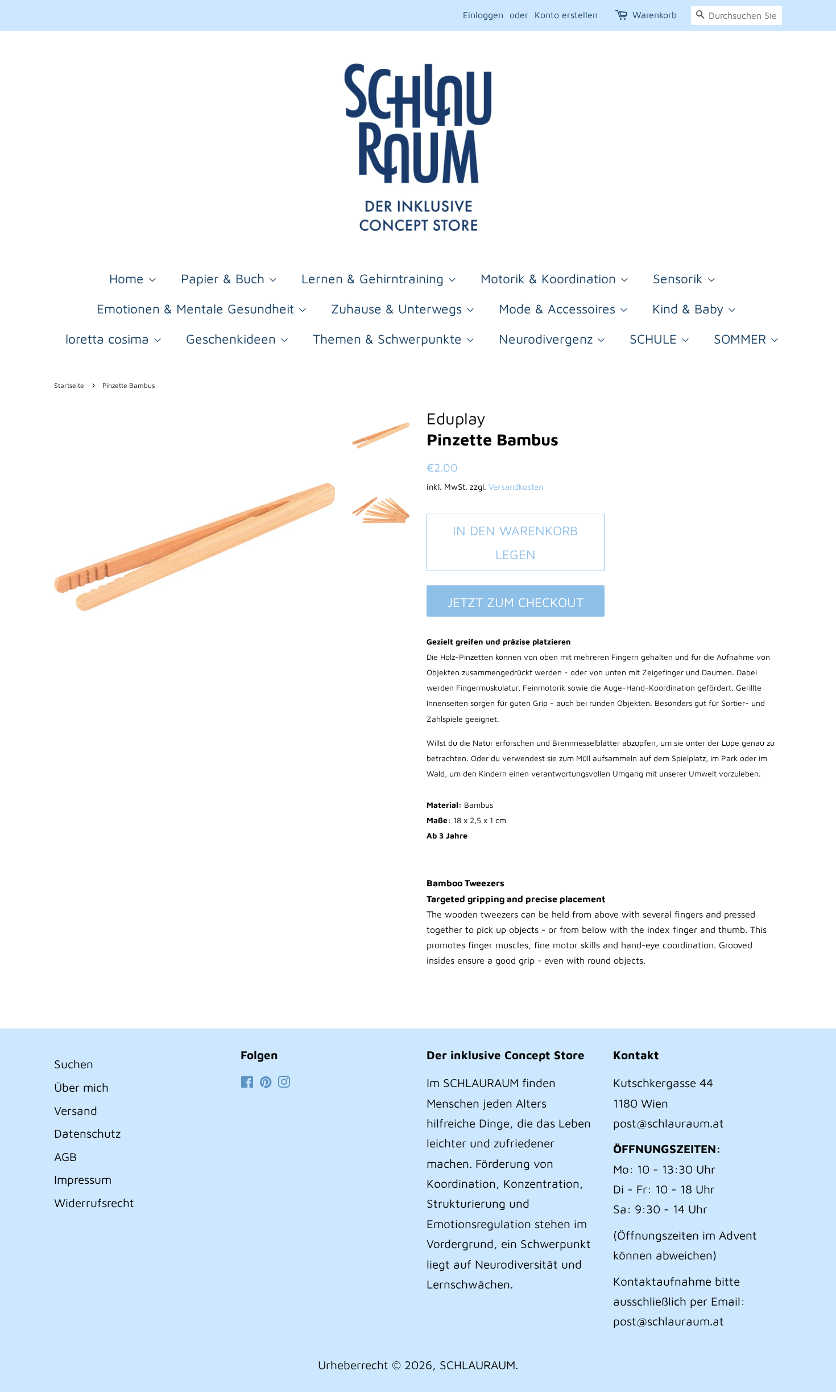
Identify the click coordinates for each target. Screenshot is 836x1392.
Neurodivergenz (548, 338)
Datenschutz (87, 1133)
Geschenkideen (233, 338)
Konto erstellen (566, 15)
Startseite (69, 385)
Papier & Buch (224, 278)
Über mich (81, 1087)
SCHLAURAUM (477, 1365)
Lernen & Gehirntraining (374, 278)
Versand (75, 1110)
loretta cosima (109, 338)
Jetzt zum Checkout (515, 602)
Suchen (73, 1064)
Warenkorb (654, 15)
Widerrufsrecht (94, 1202)
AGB (65, 1156)
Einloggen (483, 15)
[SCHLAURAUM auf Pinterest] (265, 1082)
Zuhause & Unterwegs (398, 308)
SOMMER (742, 338)
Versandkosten (516, 486)
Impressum (82, 1179)
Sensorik (680, 278)
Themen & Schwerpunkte (389, 338)
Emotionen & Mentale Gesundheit (197, 308)
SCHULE (655, 338)
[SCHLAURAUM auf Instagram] (284, 1082)
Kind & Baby (689, 308)
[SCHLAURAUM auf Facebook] (247, 1082)
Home (128, 278)
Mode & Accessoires (559, 308)
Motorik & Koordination (550, 278)
